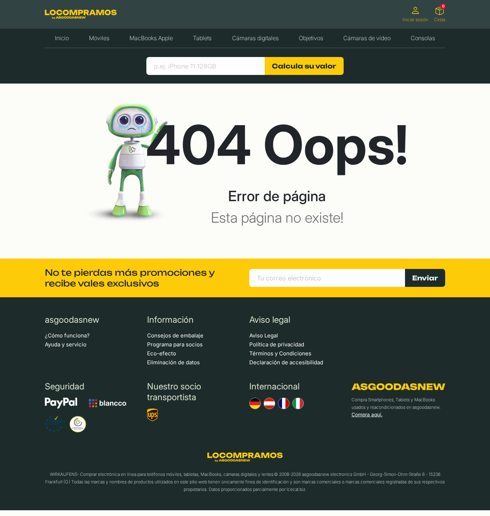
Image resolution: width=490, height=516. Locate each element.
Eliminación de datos (173, 362)
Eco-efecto (161, 353)
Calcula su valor (304, 66)
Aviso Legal (263, 335)
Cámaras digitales (255, 38)
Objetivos (311, 38)
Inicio (62, 38)
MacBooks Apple (151, 38)
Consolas (423, 38)
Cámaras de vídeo (367, 38)
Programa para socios (175, 344)
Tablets (202, 38)
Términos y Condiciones (280, 353)
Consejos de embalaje (175, 335)
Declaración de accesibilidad (286, 362)
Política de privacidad (276, 344)
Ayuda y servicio (65, 344)
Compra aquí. (367, 414)
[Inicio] (81, 14)
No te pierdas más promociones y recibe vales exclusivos (130, 278)
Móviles (99, 38)
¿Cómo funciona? (67, 335)
